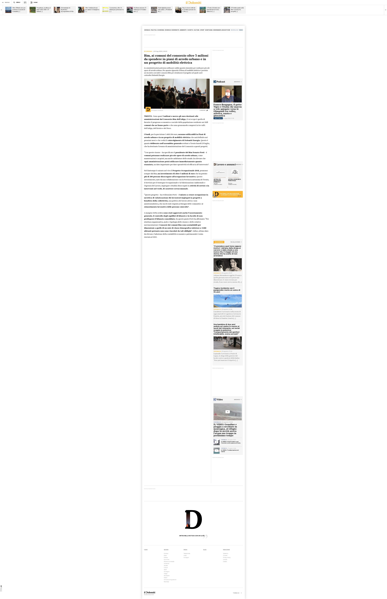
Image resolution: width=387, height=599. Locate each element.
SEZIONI (166, 549)
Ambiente (183, 30)
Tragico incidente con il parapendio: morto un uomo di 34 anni (227, 290)
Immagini (186, 557)
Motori (165, 577)
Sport (202, 30)
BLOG (205, 549)
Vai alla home (235, 242)
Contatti (225, 555)
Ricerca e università (172, 30)
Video (185, 555)
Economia (160, 30)
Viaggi (165, 573)
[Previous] (1, 10)
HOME (146, 549)
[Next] (385, 10)
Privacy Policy (227, 557)
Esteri (165, 555)
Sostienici (225, 553)
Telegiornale (187, 553)
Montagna (209, 30)
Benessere (166, 575)
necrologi (234, 30)
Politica (154, 30)
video (241, 30)
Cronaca (147, 30)
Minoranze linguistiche (221, 30)
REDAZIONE (226, 549)
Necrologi (166, 581)
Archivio (237, 81)
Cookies (225, 559)
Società (190, 30)
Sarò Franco (218, 118)
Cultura (196, 30)
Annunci (238, 164)
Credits (225, 561)
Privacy (1, 589)
